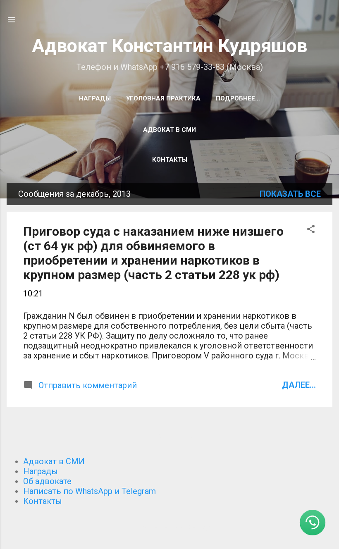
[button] (311, 230)
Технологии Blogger (175, 527)
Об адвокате (47, 481)
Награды (95, 98)
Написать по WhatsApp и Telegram (89, 491)
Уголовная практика (163, 98)
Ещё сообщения (169, 435)
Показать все (290, 194)
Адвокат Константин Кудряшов (169, 46)
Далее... (299, 385)
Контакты (169, 159)
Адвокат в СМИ (169, 130)
